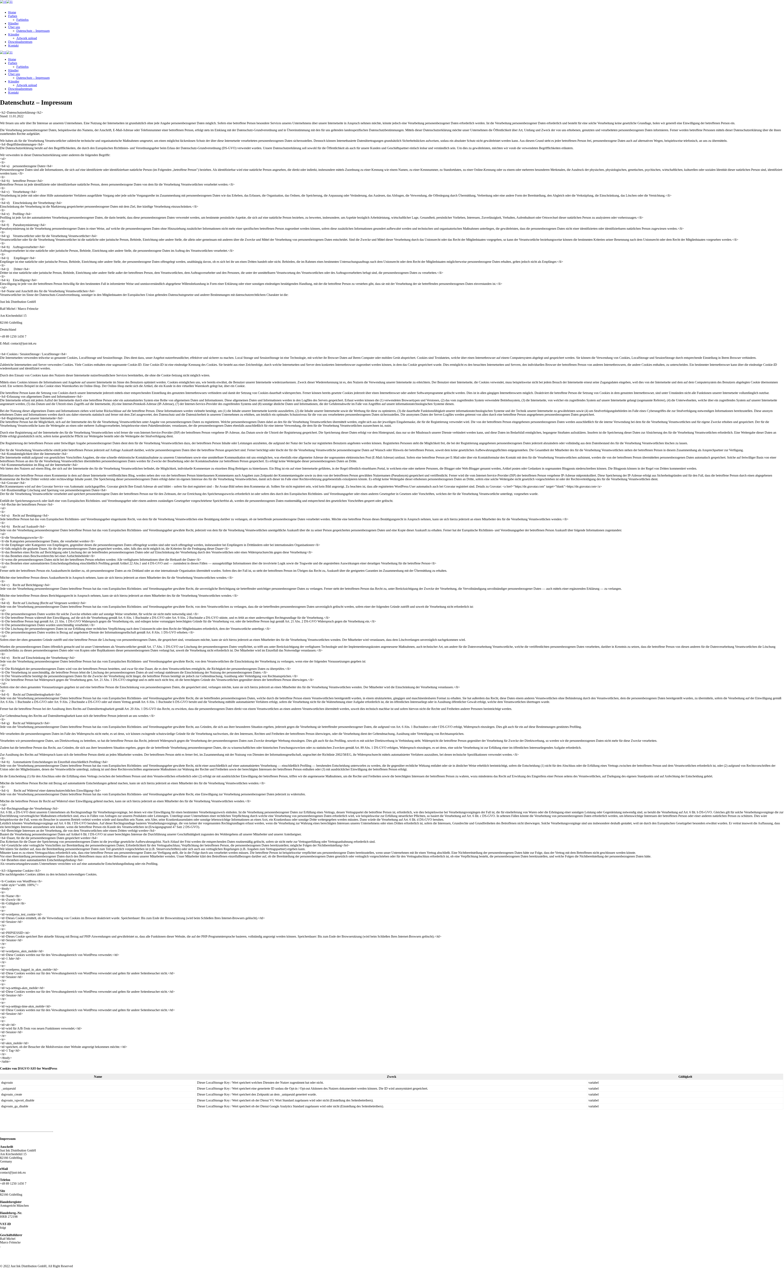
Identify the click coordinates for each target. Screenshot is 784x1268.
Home (12, 12)
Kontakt (13, 45)
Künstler (13, 34)
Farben (12, 16)
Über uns (14, 27)
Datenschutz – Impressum (33, 30)
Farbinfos (22, 19)
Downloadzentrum (20, 42)
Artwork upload (26, 38)
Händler (13, 23)
